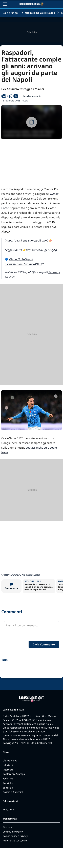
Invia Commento (44, 644)
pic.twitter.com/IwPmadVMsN (23, 264)
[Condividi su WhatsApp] (3, 96)
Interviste (8, 769)
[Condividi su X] (15, 96)
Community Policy (13, 831)
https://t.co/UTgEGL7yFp (41, 250)
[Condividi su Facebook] (9, 96)
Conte (5, 208)
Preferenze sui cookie (15, 840)
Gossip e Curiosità (13, 792)
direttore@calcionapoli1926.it (35, 739)
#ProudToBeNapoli (21, 259)
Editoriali (8, 787)
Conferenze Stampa (14, 774)
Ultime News (10, 760)
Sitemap (7, 827)
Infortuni (8, 765)
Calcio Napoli (11, 13)
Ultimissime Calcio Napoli (40, 12)
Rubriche (8, 783)
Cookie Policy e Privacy (15, 836)
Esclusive (8, 778)
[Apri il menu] (5, 4)
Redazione (8, 809)
